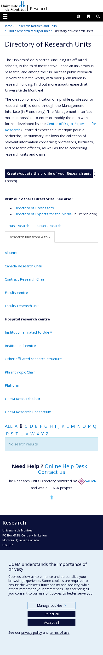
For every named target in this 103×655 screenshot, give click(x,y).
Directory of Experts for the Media (43, 213)
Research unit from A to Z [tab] (30, 236)
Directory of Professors (34, 208)
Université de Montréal (13, 6)
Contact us (51, 471)
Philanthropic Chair (20, 372)
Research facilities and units (37, 26)
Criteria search (49, 225)
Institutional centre (20, 345)
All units (11, 252)
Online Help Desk (66, 466)
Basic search (19, 225)
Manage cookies (51, 605)
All (8, 426)
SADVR (90, 480)
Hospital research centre (27, 319)
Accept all (51, 622)
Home (8, 26)
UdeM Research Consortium (28, 411)
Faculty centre (16, 292)
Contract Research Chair (25, 279)
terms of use (59, 632)
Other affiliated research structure (33, 358)
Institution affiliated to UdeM (28, 332)
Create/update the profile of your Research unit (49, 173)
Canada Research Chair (23, 266)
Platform (12, 385)
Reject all (52, 614)
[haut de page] (51, 497)
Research (39, 8)
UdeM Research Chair (22, 398)
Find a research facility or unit (29, 31)
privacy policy (31, 632)
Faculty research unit (22, 305)
